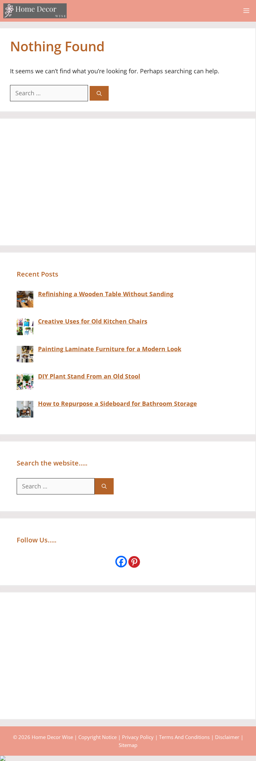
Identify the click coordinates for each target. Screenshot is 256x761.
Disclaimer (227, 737)
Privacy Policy (138, 737)
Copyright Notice (97, 737)
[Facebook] (121, 561)
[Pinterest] (134, 562)
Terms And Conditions (184, 737)
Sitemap (128, 745)
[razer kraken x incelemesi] (128, 758)
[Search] (99, 93)
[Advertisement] (128, 182)
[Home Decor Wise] (35, 11)
